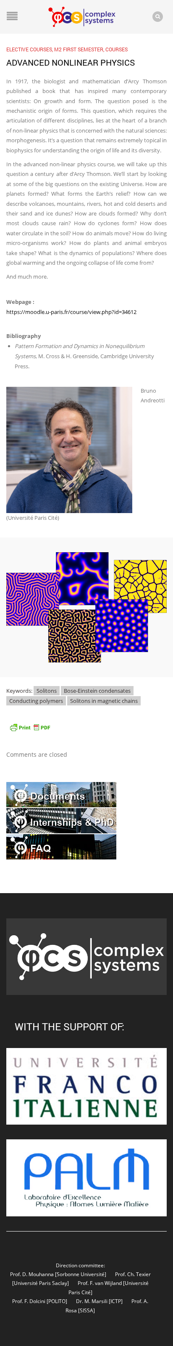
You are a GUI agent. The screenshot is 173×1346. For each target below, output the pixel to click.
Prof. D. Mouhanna (32, 1274)
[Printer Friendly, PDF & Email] (29, 727)
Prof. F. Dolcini (28, 1301)
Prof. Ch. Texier (133, 1274)
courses (116, 49)
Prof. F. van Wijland (100, 1282)
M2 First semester (78, 49)
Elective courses (29, 49)
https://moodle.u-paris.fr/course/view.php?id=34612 (71, 312)
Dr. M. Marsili (91, 1301)
